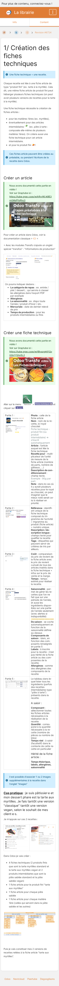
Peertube (32, 979)
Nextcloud (18, 979)
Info (15, 22)
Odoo (7, 979)
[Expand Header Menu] (52, 12)
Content (44, 22)
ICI (34, 238)
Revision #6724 (43, 32)
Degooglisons (47, 979)
